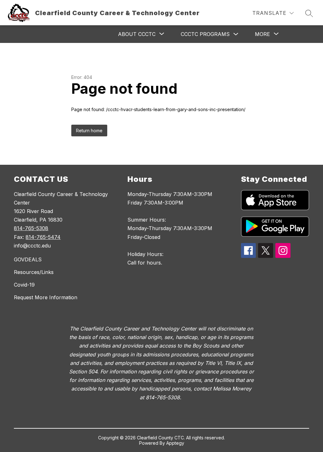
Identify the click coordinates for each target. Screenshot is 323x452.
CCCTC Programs (205, 34)
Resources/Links (34, 272)
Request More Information (45, 297)
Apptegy (175, 443)
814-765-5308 (31, 228)
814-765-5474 (43, 237)
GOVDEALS (28, 259)
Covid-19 (24, 285)
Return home (89, 130)
